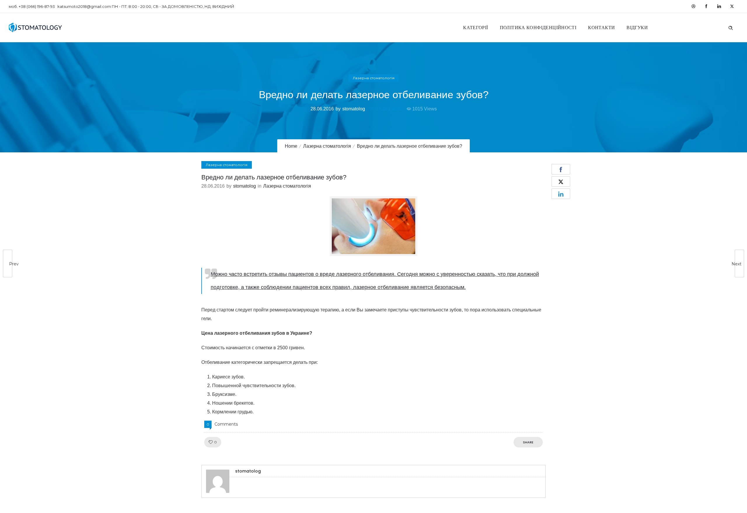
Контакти (601, 27)
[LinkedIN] (719, 6)
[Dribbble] (693, 6)
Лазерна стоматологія (327, 146)
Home (291, 146)
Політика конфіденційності (538, 27)
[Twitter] (731, 6)
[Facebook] (706, 6)
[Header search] (731, 27)
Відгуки (637, 27)
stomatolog (353, 108)
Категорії (475, 27)
